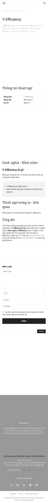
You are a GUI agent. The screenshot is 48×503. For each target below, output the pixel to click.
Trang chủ (5, 11)
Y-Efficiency (28, 97)
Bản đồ (40, 465)
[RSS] (24, 485)
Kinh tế (13, 11)
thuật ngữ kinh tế (28, 238)
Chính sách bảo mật (31, 494)
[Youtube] (36, 485)
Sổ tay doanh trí (9, 428)
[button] (44, 3)
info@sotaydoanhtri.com (31, 470)
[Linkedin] (17, 485)
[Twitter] (30, 485)
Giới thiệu (13, 494)
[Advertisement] (24, 58)
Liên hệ (20, 494)
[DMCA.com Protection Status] (24, 451)
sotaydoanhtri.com (36, 235)
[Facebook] (11, 485)
